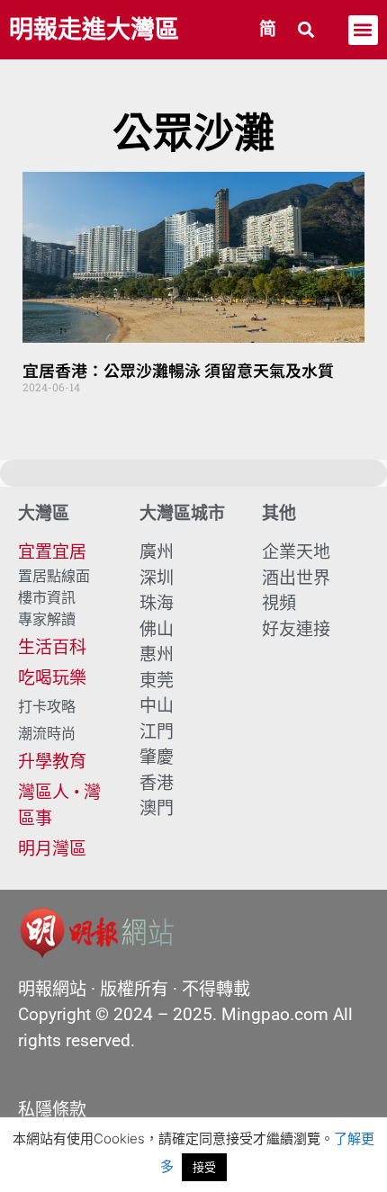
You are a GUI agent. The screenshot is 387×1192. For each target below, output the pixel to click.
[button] (306, 30)
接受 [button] (204, 1167)
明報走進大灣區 (94, 29)
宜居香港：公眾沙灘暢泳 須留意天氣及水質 (178, 369)
